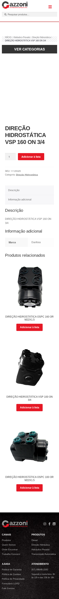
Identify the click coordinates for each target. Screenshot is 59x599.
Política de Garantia (12, 569)
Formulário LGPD (10, 583)
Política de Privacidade (13, 579)
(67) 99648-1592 (39, 569)
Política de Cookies (11, 574)
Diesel (34, 540)
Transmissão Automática (43, 554)
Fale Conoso (8, 588)
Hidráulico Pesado (22, 37)
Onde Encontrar (10, 549)
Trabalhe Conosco (11, 554)
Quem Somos (9, 544)
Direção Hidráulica (40, 544)
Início (8, 37)
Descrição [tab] (14, 190)
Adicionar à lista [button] (29, 327)
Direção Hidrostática (41, 37)
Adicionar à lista (31, 156)
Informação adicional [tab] (19, 199)
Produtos (6, 540)
